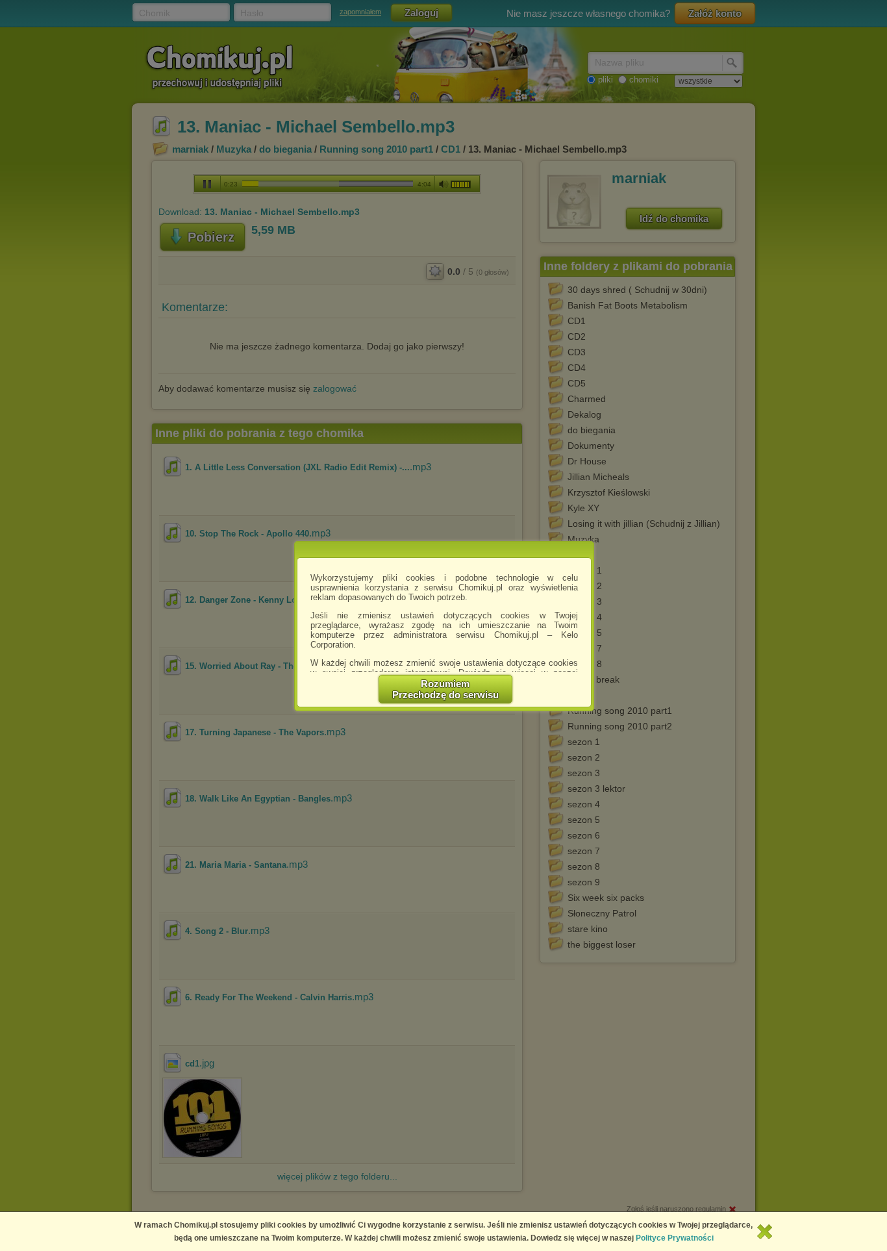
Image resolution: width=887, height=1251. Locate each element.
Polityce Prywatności (675, 1238)
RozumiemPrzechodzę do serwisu (445, 689)
